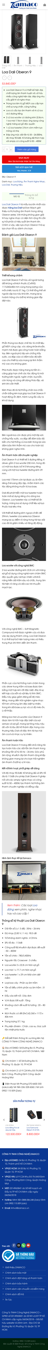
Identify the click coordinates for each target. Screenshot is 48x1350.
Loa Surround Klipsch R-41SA (33, 1128)
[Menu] (3, 4)
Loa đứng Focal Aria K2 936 (12, 1128)
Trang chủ (6, 65)
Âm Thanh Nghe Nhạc (34, 181)
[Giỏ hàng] (44, 5)
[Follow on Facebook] (14, 1245)
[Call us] (23, 1245)
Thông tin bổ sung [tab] (31, 196)
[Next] (42, 31)
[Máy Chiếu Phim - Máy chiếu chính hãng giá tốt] (24, 4)
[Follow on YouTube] (28, 1245)
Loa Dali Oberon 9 (11, 204)
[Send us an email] (19, 1245)
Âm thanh (18, 65)
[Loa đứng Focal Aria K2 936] (13, 1115)
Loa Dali (6, 184)
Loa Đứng (18, 181)
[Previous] (5, 31)
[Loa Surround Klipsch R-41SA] (35, 1115)
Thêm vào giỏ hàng (26, 149)
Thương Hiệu (30, 65)
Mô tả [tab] (17, 196)
